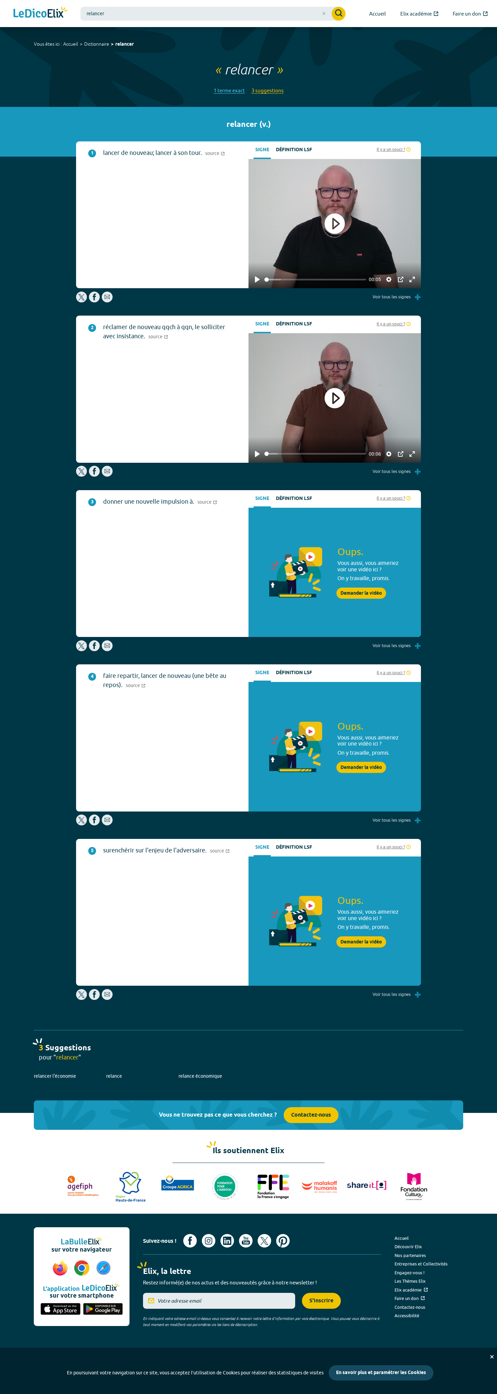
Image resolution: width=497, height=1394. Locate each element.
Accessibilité (407, 1315)
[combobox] (213, 14)
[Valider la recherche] (339, 14)
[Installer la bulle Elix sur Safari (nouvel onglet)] (103, 1268)
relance (114, 1076)
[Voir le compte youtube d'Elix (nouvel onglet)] (246, 1241)
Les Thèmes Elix (410, 1281)
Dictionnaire (96, 44)
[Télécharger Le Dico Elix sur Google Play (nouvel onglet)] (103, 1309)
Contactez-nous (311, 1115)
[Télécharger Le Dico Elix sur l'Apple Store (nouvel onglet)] (60, 1309)
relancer (124, 44)
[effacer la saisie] (324, 13)
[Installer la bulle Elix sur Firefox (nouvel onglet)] (61, 1268)
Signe (262, 150)
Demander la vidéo (361, 593)
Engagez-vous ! (410, 1272)
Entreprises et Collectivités (421, 1263)
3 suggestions (268, 90)
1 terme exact (229, 90)
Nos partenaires (410, 1255)
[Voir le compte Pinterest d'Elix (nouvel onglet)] (283, 1241)
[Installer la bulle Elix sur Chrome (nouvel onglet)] (82, 1268)
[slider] (315, 279)
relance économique (200, 1076)
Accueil (70, 44)
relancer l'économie (55, 1076)
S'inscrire (321, 1300)
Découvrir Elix (408, 1246)
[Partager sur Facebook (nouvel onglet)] (94, 300)
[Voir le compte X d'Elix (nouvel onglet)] (264, 1241)
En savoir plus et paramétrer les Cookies (381, 1373)
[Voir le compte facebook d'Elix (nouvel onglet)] (190, 1241)
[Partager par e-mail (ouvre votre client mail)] (107, 300)
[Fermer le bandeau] (492, 1357)
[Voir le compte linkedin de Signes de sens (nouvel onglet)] (227, 1241)
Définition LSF (294, 150)
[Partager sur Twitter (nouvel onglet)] (82, 300)
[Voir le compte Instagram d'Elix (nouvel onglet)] (208, 1241)
